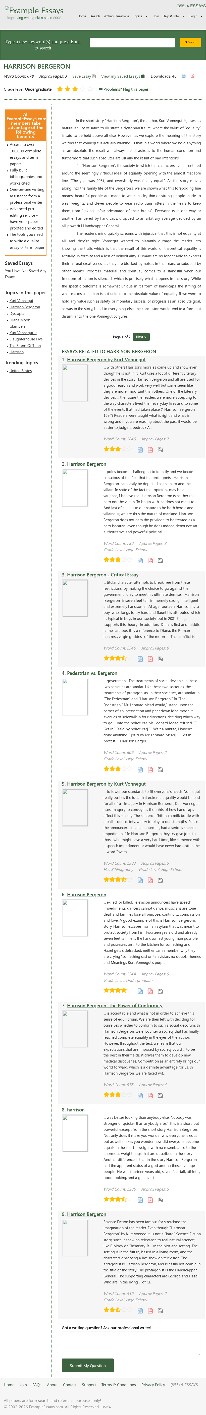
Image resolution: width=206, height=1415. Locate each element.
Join (156, 16)
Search (95, 16)
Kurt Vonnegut (21, 300)
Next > (141, 336)
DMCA (106, 1407)
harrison (76, 1109)
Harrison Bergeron (25, 306)
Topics (137, 16)
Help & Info (171, 16)
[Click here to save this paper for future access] (160, 449)
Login (193, 16)
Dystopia (17, 313)
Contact (69, 1384)
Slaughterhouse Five (26, 338)
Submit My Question (88, 1365)
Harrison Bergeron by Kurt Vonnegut (106, 359)
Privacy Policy (153, 1384)
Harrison (17, 351)
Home (82, 16)
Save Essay (82, 76)
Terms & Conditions (118, 1384)
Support (89, 1384)
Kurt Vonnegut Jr (23, 332)
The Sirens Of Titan (25, 345)
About (52, 1384)
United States (21, 370)
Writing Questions (116, 16)
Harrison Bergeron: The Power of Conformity (115, 1005)
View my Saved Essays (121, 76)
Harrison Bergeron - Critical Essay (103, 574)
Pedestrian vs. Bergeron (92, 673)
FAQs (36, 1384)
